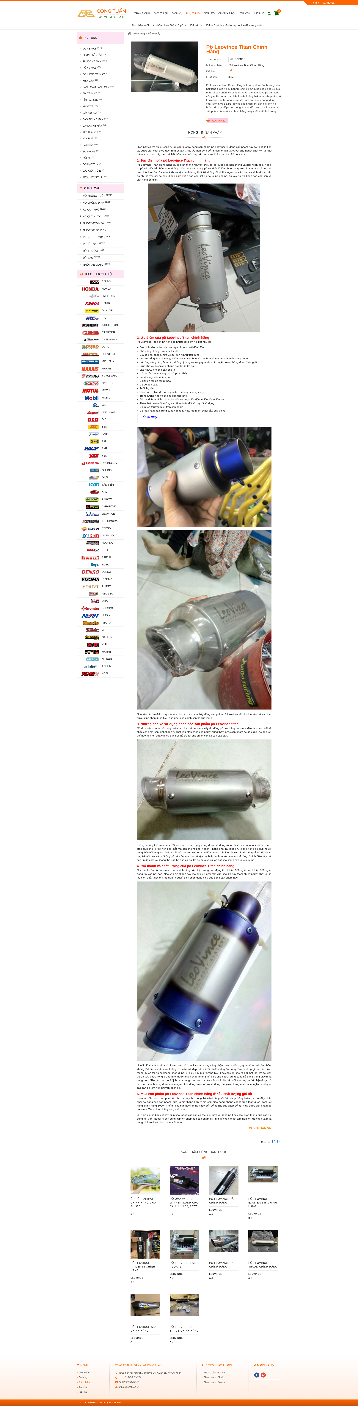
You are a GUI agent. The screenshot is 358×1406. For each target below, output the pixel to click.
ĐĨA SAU (91, 257)
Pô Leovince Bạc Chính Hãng (222, 1264)
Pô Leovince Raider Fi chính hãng (143, 1266)
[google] (263, 1375)
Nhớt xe (90, 106)
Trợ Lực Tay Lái (94, 177)
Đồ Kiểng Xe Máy (96, 74)
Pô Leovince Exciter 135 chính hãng (262, 1202)
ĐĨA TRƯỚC (94, 250)
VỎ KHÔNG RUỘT (97, 195)
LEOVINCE (215, 1210)
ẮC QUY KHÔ (94, 209)
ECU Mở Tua (92, 164)
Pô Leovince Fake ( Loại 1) (184, 1264)
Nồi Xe (88, 157)
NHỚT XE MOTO (96, 264)
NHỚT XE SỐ (94, 230)
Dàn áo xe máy (94, 125)
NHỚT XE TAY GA (97, 223)
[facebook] (256, 1375)
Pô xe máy (92, 67)
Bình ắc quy (92, 99)
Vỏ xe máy (92, 48)
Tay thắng (92, 132)
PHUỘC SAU (94, 244)
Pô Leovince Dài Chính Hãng (222, 1200)
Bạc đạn (90, 144)
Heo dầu (90, 80)
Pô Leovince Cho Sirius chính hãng (184, 1328)
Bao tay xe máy (95, 119)
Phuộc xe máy (95, 61)
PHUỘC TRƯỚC (96, 237)
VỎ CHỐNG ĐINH (97, 202)
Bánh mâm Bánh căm (98, 87)
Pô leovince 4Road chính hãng (262, 1264)
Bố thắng (90, 151)
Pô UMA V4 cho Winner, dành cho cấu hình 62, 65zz (184, 1202)
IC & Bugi (90, 138)
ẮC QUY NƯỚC (96, 216)
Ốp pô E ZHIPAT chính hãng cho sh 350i (143, 1202)
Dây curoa (92, 112)
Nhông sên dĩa (94, 54)
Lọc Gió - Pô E (93, 170)
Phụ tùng (139, 33)
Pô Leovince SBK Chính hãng (144, 1328)
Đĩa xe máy (92, 93)
